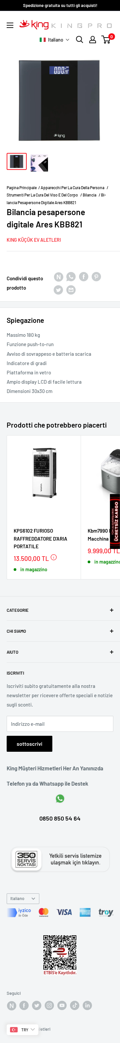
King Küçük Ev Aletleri (34, 240)
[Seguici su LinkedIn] (87, 1005)
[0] (106, 40)
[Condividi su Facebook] (83, 276)
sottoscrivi (29, 743)
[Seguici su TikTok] (74, 1005)
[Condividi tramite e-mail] (71, 290)
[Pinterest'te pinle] (96, 276)
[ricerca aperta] (79, 39)
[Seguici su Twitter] (36, 1005)
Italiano (17, 898)
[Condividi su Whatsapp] (71, 276)
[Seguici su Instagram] (49, 1005)
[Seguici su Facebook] (11, 1005)
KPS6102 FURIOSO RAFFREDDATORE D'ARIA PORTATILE (40, 538)
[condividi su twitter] (58, 290)
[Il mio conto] (92, 39)
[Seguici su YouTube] (62, 1005)
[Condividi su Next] (58, 276)
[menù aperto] (10, 25)
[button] (54, 39)
